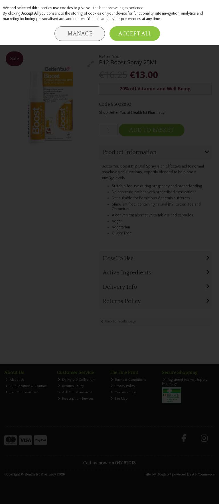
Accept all (134, 34)
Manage (79, 34)
